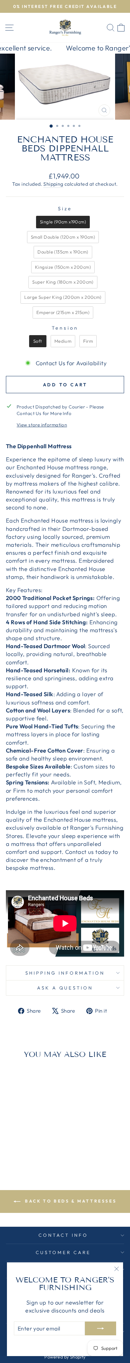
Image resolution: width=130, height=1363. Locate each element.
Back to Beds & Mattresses (70, 1201)
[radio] (63, 222)
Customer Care (63, 1252)
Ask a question (65, 988)
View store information (42, 424)
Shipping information (65, 973)
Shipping (53, 184)
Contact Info (63, 1235)
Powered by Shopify (64, 1357)
